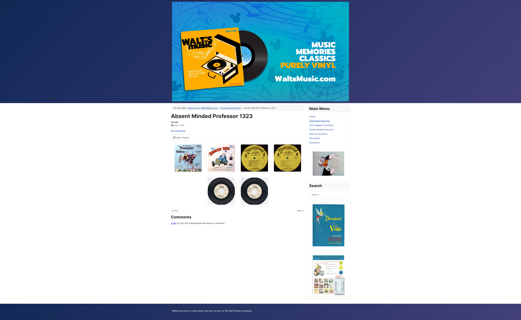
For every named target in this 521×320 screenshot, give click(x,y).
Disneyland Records (319, 121)
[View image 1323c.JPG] (254, 157)
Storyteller (314, 138)
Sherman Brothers (318, 134)
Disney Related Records (321, 129)
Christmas (314, 142)
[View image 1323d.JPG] (287, 157)
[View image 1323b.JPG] (221, 157)
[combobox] (328, 194)
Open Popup (182, 137)
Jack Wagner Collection (321, 125)
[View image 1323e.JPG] (221, 191)
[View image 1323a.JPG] (188, 157)
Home (312, 116)
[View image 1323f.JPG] (254, 191)
